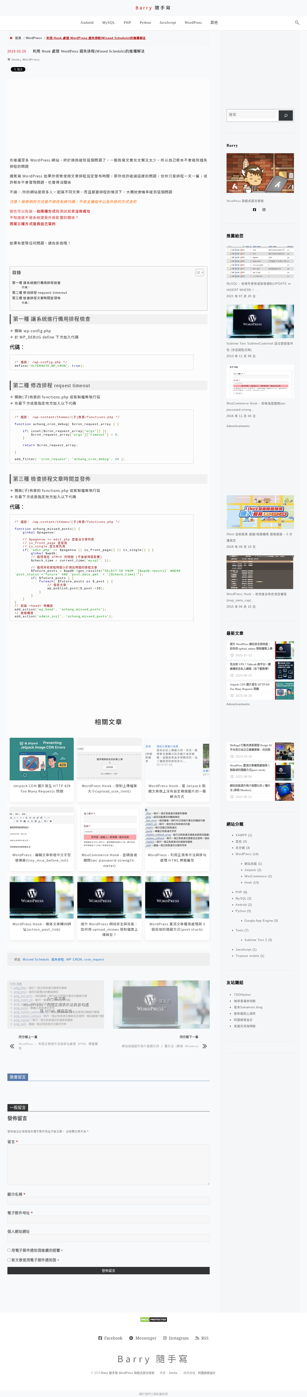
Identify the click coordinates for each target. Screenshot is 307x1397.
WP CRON (74, 959)
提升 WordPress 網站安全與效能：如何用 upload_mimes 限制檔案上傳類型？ (109, 929)
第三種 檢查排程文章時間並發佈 (36, 297)
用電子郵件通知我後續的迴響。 (37, 1250)
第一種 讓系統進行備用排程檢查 (36, 282)
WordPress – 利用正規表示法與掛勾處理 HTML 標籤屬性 (58, 1046)
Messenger (146, 1338)
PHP (239, 892)
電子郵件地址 (20, 1212)
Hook (16, 59)
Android (241, 904)
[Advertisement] (108, 117)
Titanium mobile (247, 956)
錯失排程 (57, 959)
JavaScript (243, 949)
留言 (12, 1141)
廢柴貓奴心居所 (245, 1013)
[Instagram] (265, 209)
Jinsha (173, 1373)
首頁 (18, 38)
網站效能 (251, 863)
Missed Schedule (36, 959)
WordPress (34, 38)
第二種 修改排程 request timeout (39, 292)
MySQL (241, 898)
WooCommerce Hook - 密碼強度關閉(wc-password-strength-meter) (109, 860)
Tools (240, 930)
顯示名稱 (16, 1194)
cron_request (94, 959)
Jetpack (250, 870)
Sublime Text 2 (256, 940)
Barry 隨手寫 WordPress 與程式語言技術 (127, 1373)
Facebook (113, 1338)
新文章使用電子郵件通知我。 (35, 1259)
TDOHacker (242, 994)
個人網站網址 (18, 1231)
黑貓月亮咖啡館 (245, 1026)
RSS (205, 1338)
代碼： (26, 287)
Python (241, 911)
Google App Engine (259, 920)
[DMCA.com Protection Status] (153, 1321)
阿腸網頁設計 (243, 1020)
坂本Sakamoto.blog (248, 1007)
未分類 (240, 847)
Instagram (179, 1338)
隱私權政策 (160, 1394)
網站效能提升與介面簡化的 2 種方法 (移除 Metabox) (160, 1045)
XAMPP (241, 835)
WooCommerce (256, 876)
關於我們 (145, 1394)
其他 (239, 841)
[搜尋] (286, 115)
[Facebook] (255, 209)
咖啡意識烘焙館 (245, 1001)
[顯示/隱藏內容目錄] (197, 272)
